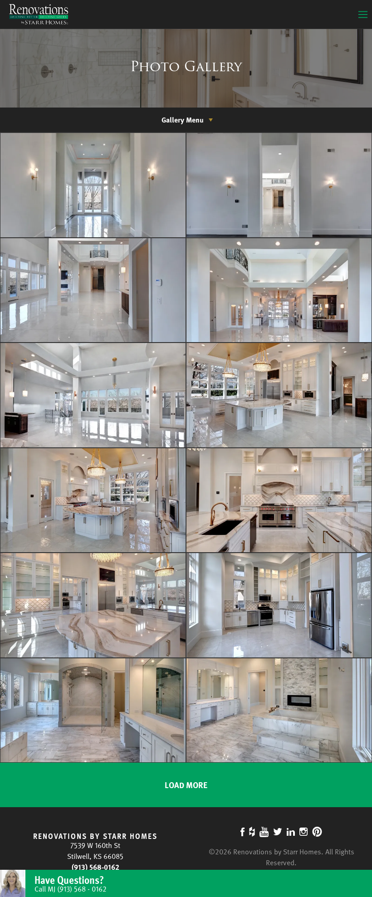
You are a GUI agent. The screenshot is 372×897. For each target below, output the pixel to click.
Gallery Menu (183, 119)
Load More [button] (186, 785)
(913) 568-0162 (95, 867)
